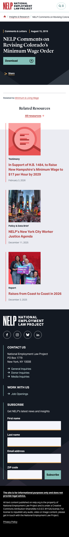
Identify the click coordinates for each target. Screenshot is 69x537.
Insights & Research (19, 16)
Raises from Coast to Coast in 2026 (35, 294)
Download (11, 60)
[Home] (4, 17)
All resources (33, 116)
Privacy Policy (10, 521)
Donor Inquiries (20, 372)
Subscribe (53, 474)
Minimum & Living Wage (27, 97)
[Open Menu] (61, 6)
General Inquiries (21, 369)
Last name (13, 434)
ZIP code (12, 467)
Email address (16, 451)
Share (11, 73)
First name (13, 418)
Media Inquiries (20, 376)
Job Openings (19, 394)
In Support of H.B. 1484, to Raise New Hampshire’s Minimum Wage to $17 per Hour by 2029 (36, 169)
